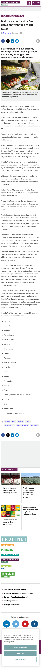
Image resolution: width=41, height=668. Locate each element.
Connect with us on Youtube (25, 624)
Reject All (20, 653)
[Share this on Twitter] (8, 41)
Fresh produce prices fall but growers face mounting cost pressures (28, 492)
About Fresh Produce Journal (15, 589)
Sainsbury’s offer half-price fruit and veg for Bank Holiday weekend (30, 510)
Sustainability (9, 425)
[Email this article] (17, 41)
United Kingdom (22, 425)
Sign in (11, 36)
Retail (28, 422)
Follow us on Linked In (6, 624)
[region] (20, 647)
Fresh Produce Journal (12, 16)
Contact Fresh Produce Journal (16, 597)
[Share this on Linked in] (12, 41)
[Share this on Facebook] (3, 41)
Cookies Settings (20, 659)
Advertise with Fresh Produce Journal (18, 593)
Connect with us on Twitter (15, 624)
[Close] (36, 632)
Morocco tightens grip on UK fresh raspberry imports (10, 490)
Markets (20, 422)
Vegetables (34, 425)
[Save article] (38, 41)
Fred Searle (7, 33)
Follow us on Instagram (34, 624)
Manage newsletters (11, 604)
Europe (7, 422)
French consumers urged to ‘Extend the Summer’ (10, 522)
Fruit (13, 422)
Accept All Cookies (20, 647)
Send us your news (11, 601)
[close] (39, 36)
